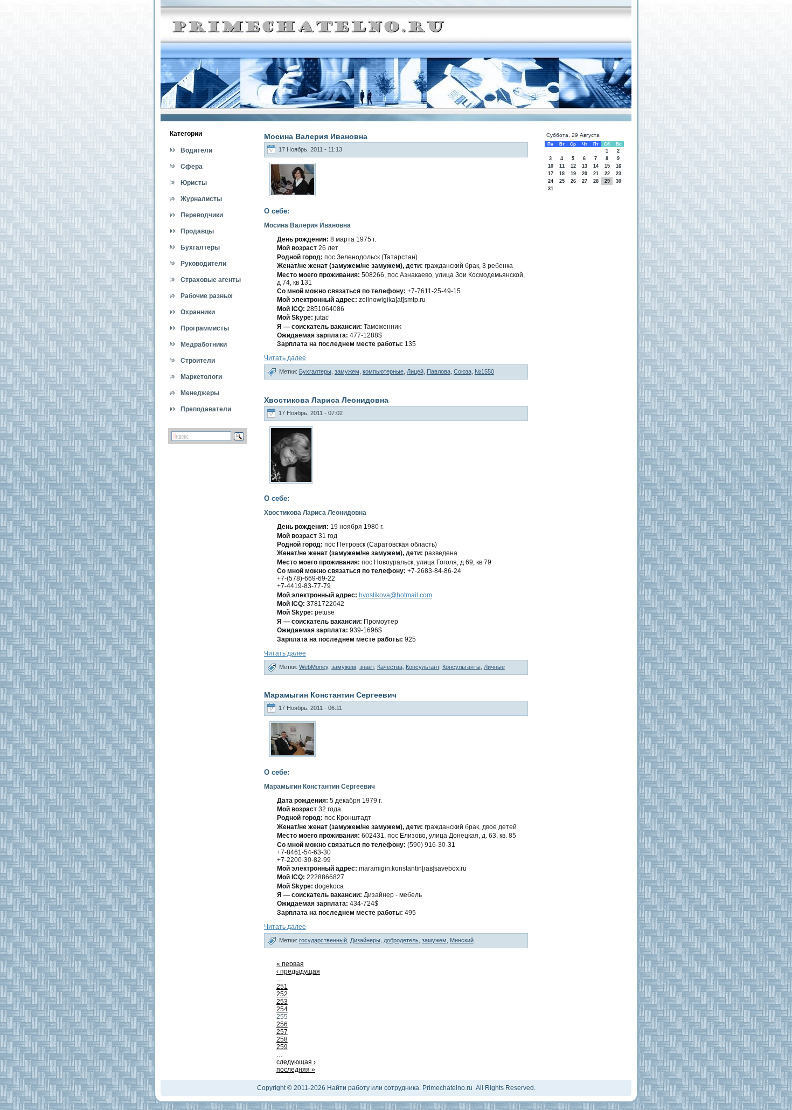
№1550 (484, 371)
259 (282, 1047)
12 (573, 166)
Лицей (415, 371)
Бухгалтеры (315, 371)
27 (584, 181)
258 (282, 1039)
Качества (389, 666)
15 (607, 166)
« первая (290, 964)
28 (596, 181)
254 (282, 1009)
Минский (462, 940)
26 (573, 181)
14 (596, 166)
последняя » (295, 1069)
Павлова (438, 371)
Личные (494, 666)
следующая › (296, 1062)
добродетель (401, 940)
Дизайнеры (365, 940)
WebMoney (313, 666)
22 (607, 173)
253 (282, 1001)
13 (584, 166)
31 (550, 188)
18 (562, 173)
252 (282, 994)
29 (607, 181)
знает (366, 666)
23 (618, 173)
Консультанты (461, 666)
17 (550, 173)
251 (282, 986)
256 (282, 1024)
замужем (347, 371)
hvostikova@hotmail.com (395, 595)
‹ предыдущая (298, 971)
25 (562, 181)
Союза (462, 371)
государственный (323, 940)
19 (573, 173)
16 (618, 166)
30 (618, 181)
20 (584, 173)
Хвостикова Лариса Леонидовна (326, 400)
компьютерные (383, 371)
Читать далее (285, 358)
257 (282, 1032)
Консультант (422, 666)
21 (596, 173)
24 (550, 181)
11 (562, 166)
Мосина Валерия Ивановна (315, 136)
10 (550, 166)
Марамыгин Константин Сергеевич (330, 695)
